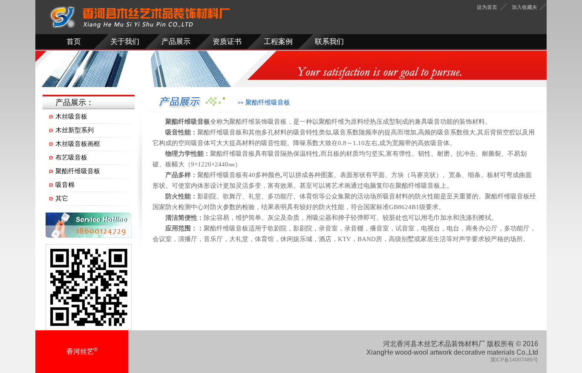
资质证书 (227, 42)
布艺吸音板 (71, 157)
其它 (61, 198)
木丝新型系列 (74, 130)
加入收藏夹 (524, 7)
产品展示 (175, 42)
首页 (73, 42)
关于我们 (124, 42)
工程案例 (278, 42)
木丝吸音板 (71, 116)
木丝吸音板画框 (77, 143)
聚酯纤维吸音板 (77, 171)
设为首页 (487, 7)
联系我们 (329, 42)
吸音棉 (65, 184)
